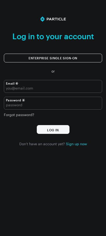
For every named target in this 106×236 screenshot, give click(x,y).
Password (13, 100)
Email (10, 83)
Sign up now (76, 144)
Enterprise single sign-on (53, 58)
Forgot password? (19, 114)
